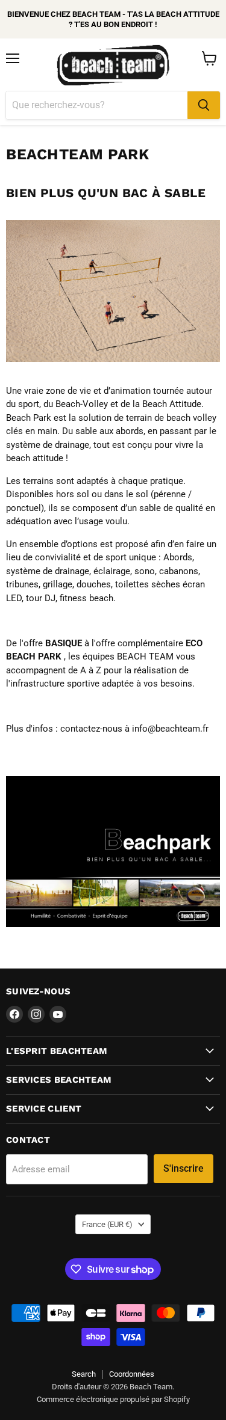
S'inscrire (183, 1168)
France (107, 1224)
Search (84, 1374)
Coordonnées (131, 1374)
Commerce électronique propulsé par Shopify (113, 1399)
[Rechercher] (203, 105)
